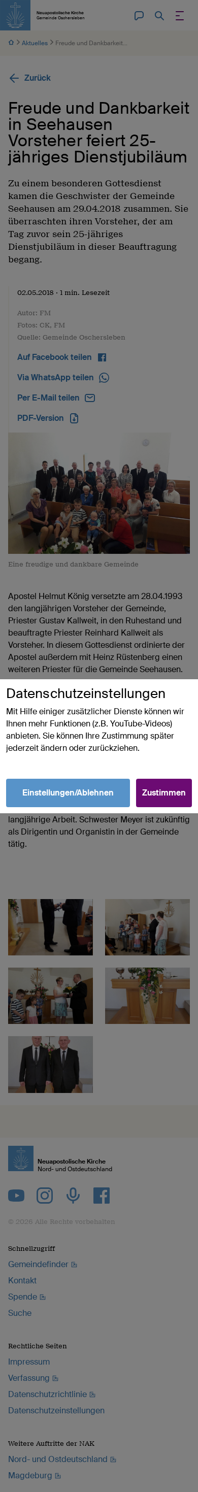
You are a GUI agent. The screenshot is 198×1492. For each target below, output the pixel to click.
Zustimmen (164, 792)
